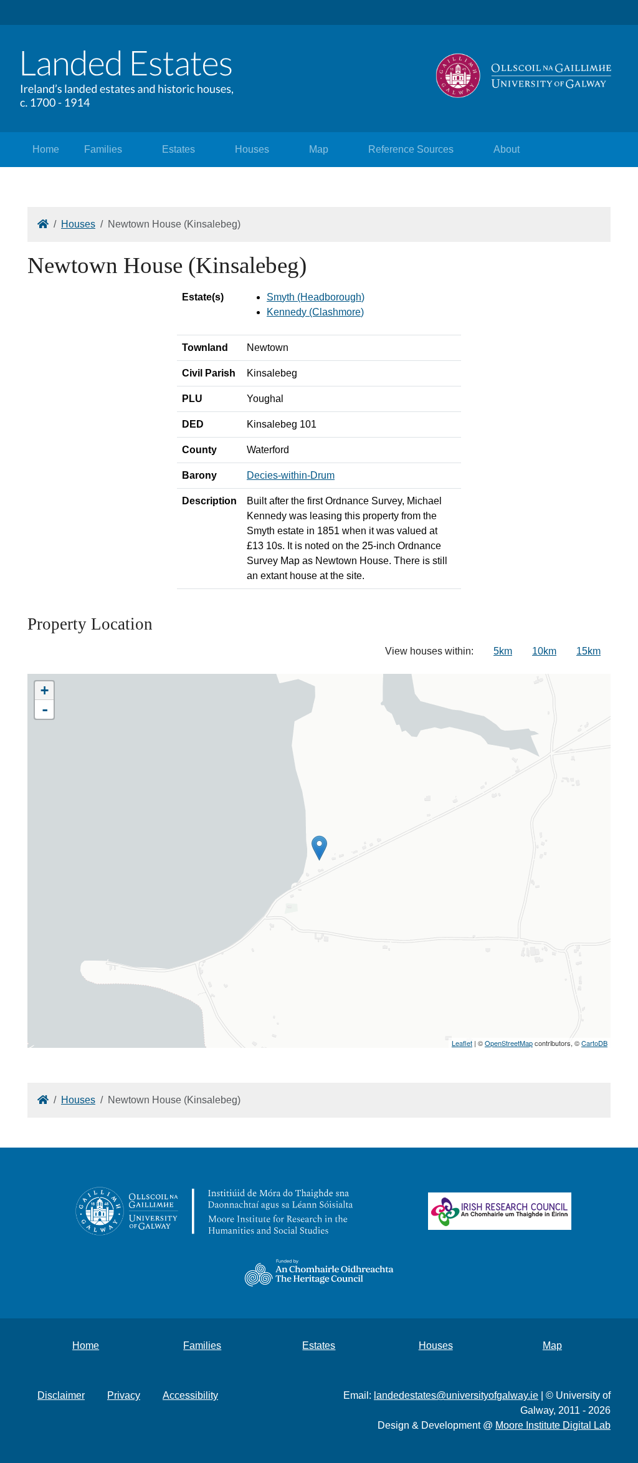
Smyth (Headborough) (315, 297)
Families (103, 149)
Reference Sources (411, 149)
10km (544, 651)
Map (318, 149)
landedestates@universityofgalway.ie (456, 1395)
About (506, 149)
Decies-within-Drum (291, 475)
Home (45, 149)
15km (588, 651)
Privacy (123, 1395)
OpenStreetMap (509, 1043)
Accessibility (190, 1395)
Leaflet (462, 1043)
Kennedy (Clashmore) (315, 312)
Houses (252, 149)
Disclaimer (61, 1395)
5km (502, 651)
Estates (178, 149)
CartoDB (594, 1043)
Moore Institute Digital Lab (553, 1425)
